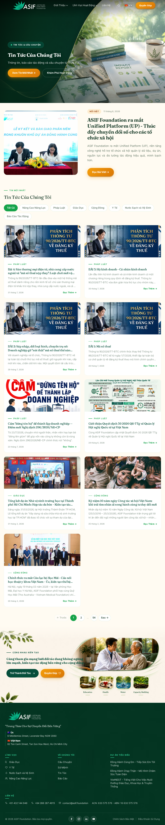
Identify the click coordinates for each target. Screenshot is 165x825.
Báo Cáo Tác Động (18, 216)
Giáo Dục (78, 207)
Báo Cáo (62, 778)
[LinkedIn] (86, 819)
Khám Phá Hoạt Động (59, 72)
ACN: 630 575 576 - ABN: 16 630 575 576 (115, 803)
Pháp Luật (59, 207)
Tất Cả (11, 207)
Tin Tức (62, 772)
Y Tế (114, 207)
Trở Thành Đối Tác (20, 673)
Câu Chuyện (65, 762)
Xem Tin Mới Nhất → (24, 72)
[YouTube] (94, 819)
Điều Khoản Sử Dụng (149, 819)
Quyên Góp (145, 5)
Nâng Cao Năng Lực (34, 207)
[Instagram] (79, 819)
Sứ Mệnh (63, 767)
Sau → (104, 617)
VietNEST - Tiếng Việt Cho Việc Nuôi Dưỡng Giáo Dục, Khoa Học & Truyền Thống (131, 783)
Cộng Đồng (97, 207)
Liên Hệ (106, 5)
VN (130, 5)
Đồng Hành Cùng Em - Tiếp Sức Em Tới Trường (132, 763)
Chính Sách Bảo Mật (123, 819)
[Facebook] (71, 819)
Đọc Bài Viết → (100, 172)
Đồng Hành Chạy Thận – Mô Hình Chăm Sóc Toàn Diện (132, 772)
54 (94, 617)
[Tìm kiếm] (118, 5)
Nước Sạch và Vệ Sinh (138, 207)
